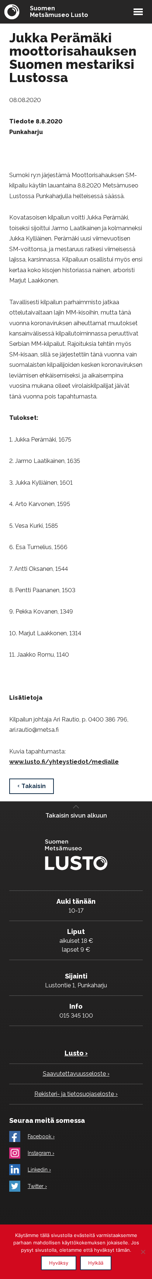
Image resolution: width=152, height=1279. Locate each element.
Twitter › (37, 1186)
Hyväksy (58, 1263)
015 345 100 (76, 1015)
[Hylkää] (142, 1251)
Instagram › (41, 1153)
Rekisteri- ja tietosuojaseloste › (76, 1093)
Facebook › (41, 1136)
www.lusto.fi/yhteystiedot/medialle (64, 761)
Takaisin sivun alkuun (76, 815)
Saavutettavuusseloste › (76, 1073)
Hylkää (95, 1263)
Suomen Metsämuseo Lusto (59, 11)
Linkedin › (39, 1170)
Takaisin (33, 786)
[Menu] (138, 11)
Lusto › (76, 1053)
